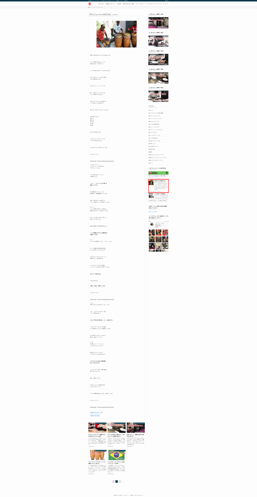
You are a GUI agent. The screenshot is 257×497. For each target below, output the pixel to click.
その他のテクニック (154, 146)
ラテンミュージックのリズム (156, 129)
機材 (151, 152)
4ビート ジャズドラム (154, 126)
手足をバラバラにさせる (155, 140)
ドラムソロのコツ (153, 132)
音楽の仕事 (152, 149)
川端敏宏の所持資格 (95, 415)
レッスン (152, 110)
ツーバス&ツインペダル (155, 135)
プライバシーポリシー (95, 414)
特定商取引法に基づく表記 (96, 412)
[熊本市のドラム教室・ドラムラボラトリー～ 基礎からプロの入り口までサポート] (89, 4)
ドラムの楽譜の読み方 (154, 124)
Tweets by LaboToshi (152, 211)
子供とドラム (153, 143)
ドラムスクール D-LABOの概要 (156, 113)
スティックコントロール (155, 115)
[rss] (166, 0)
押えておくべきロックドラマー (156, 160)
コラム (151, 163)
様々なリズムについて (154, 121)
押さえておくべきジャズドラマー (157, 154)
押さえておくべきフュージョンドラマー (158, 157)
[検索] (168, 0)
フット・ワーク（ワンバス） (156, 118)
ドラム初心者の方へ (154, 138)
